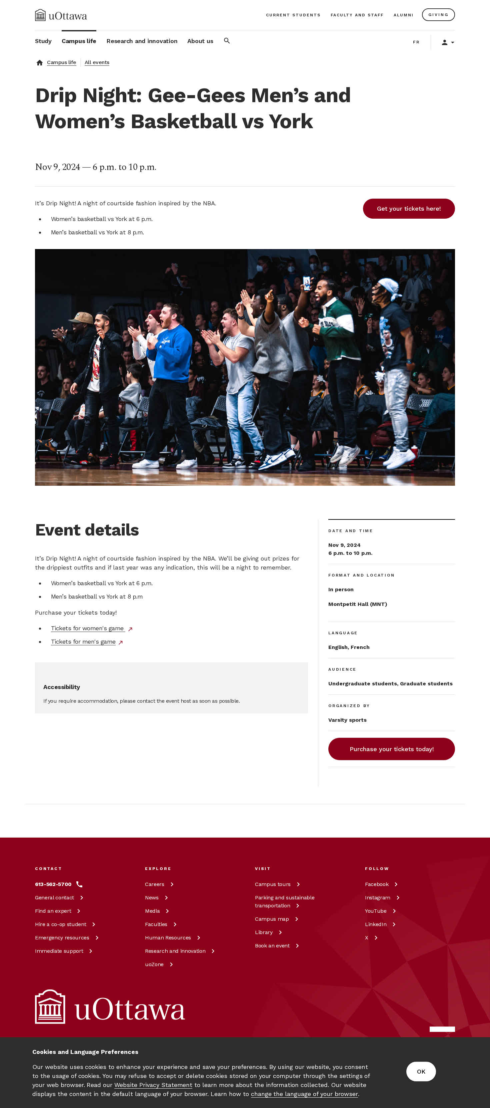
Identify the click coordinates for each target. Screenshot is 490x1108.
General (54, 897)
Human (168, 937)
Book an (272, 945)
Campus (273, 884)
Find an (53, 911)
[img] (61, 15)
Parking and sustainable (284, 901)
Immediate (59, 951)
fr (416, 42)
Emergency (62, 937)
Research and (175, 951)
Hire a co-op (60, 924)
